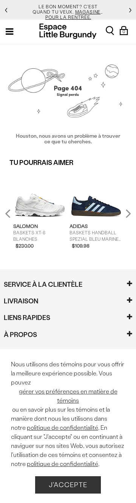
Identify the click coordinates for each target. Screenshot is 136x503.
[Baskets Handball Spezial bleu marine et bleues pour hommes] (96, 194)
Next (126, 213)
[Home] (67, 31)
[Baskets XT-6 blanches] (39, 194)
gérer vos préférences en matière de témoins (68, 396)
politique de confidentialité (62, 427)
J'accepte (68, 485)
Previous (12, 216)
